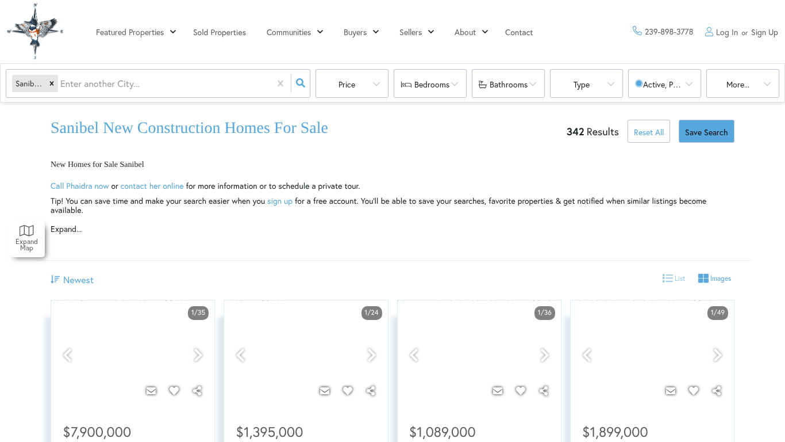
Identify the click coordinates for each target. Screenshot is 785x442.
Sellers (410, 31)
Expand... (66, 229)
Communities (289, 31)
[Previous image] (67, 355)
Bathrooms (509, 84)
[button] (51, 84)
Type (582, 84)
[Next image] (198, 355)
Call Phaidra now (80, 185)
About (465, 31)
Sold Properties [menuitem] (219, 31)
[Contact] (151, 390)
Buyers (355, 31)
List (679, 278)
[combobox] (61, 83)
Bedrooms (431, 84)
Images (720, 278)
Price (346, 84)
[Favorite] (174, 390)
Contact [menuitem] (519, 31)
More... (737, 84)
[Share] (197, 390)
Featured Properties (130, 31)
